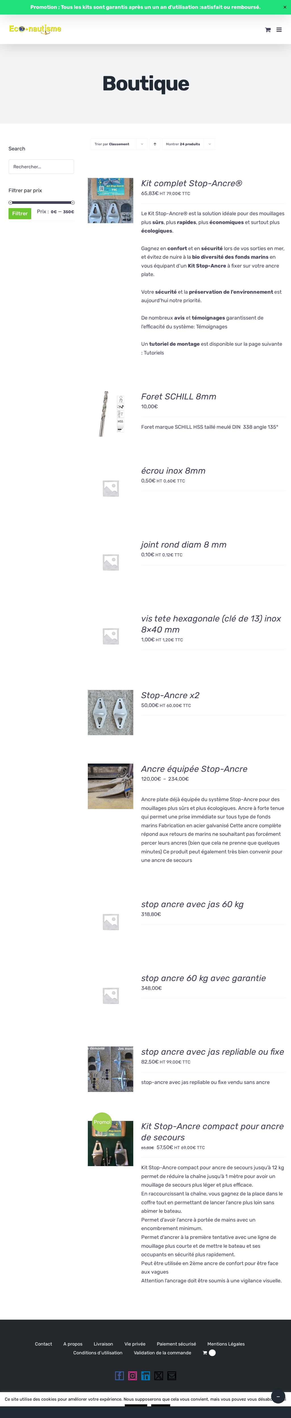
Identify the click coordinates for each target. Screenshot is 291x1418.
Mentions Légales (226, 1344)
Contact (43, 1344)
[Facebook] (119, 1375)
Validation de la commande (162, 1352)
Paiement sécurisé (176, 1344)
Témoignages (211, 327)
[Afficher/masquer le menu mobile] (279, 30)
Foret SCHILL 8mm (179, 396)
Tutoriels (154, 353)
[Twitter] (158, 1375)
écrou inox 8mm (173, 471)
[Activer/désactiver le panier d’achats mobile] (268, 30)
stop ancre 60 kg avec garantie (203, 978)
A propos (72, 1344)
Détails (110, 208)
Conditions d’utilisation (97, 1352)
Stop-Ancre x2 (170, 695)
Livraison (103, 1344)
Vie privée (135, 1344)
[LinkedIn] (145, 1375)
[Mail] (171, 1375)
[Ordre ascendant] (154, 144)
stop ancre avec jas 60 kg (192, 904)
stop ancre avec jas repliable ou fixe (212, 1052)
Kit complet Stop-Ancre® (191, 183)
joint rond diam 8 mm (184, 545)
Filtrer (20, 213)
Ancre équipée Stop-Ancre (194, 769)
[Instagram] (132, 1375)
